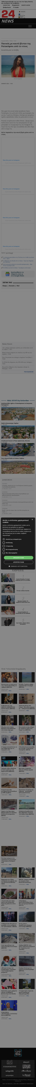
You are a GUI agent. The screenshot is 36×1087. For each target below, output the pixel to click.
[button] (18, 566)
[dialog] (18, 544)
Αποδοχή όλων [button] (18, 557)
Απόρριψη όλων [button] (18, 562)
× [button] (32, 519)
